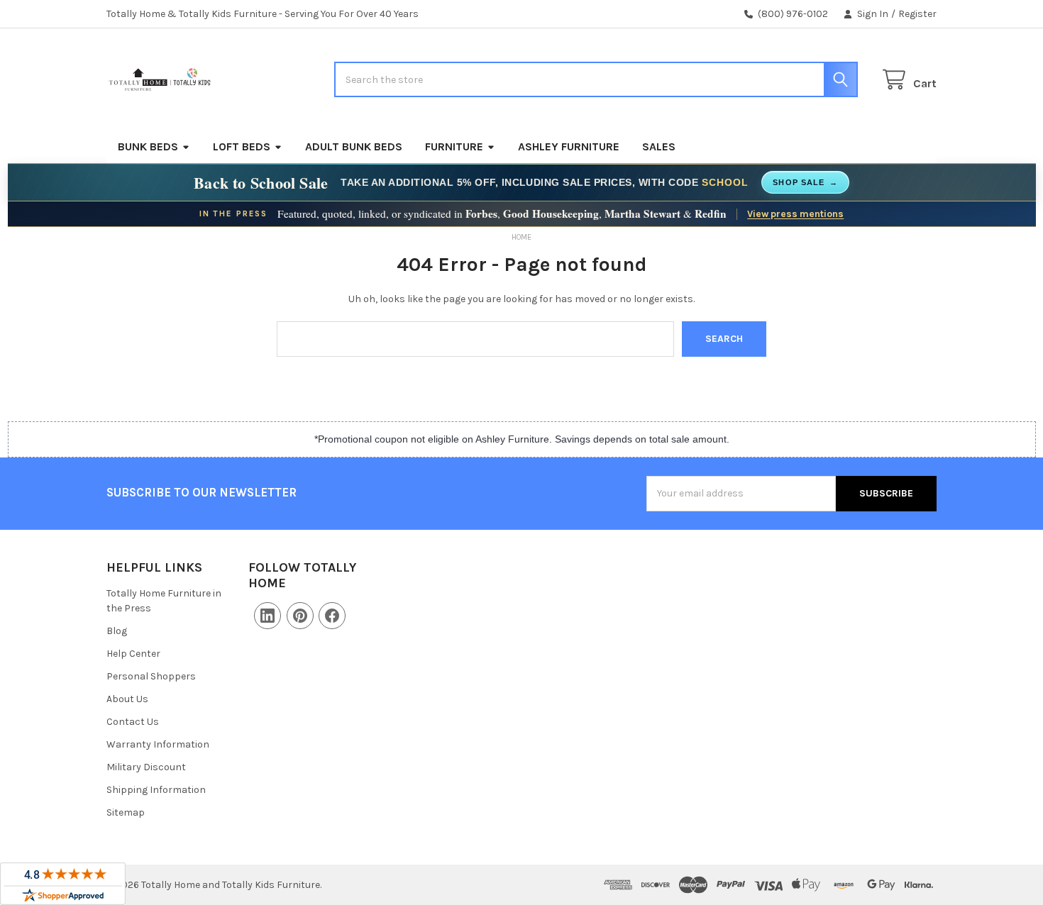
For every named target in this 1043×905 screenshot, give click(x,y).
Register (917, 14)
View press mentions (795, 213)
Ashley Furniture (568, 146)
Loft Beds (241, 146)
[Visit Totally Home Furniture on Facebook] (332, 615)
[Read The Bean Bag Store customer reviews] (63, 883)
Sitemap (125, 812)
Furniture (454, 146)
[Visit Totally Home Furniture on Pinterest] (300, 615)
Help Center (133, 654)
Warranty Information (157, 744)
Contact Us (132, 722)
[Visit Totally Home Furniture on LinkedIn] (267, 615)
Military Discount (146, 767)
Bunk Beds (148, 146)
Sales (658, 146)
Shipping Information (156, 790)
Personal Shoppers (151, 676)
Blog (116, 631)
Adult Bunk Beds (353, 146)
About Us (127, 699)
